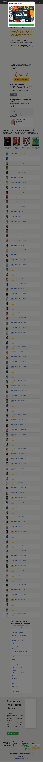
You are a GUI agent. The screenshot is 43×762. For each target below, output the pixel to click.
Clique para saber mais (21, 25)
